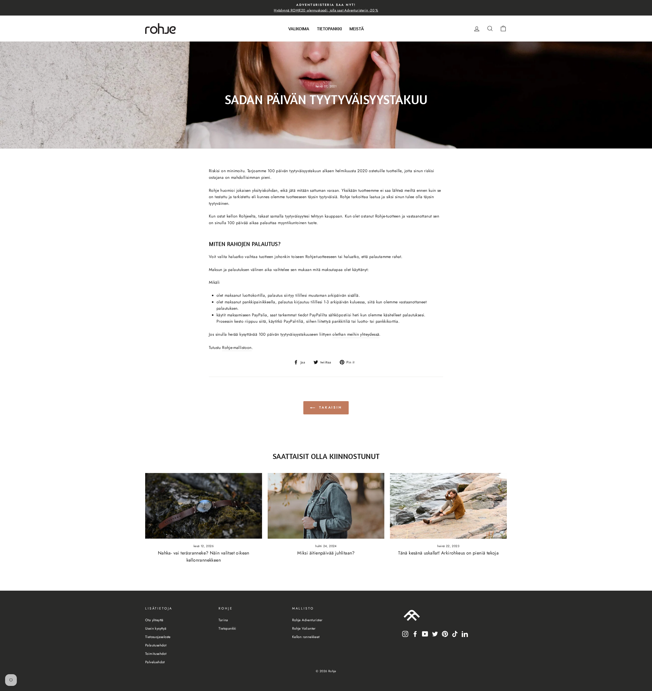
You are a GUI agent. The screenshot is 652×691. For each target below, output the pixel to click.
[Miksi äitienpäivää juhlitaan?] (326, 506)
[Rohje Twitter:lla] (435, 633)
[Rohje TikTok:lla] (455, 633)
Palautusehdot (155, 645)
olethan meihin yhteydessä (355, 334)
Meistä (356, 28)
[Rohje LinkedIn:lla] (465, 633)
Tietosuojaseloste (158, 636)
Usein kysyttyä (156, 628)
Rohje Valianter (304, 628)
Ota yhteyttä (154, 619)
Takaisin (329, 407)
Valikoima (298, 28)
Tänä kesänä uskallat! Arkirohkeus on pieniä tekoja (448, 553)
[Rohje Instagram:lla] (405, 633)
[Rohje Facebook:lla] (415, 633)
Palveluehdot (155, 662)
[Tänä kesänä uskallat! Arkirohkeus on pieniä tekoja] (448, 506)
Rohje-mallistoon (236, 347)
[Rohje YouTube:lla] (425, 633)
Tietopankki (329, 28)
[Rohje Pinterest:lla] (445, 633)
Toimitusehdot (155, 653)
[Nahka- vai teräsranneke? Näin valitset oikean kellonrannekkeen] (203, 506)
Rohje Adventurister (307, 619)
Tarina (223, 619)
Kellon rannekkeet (306, 636)
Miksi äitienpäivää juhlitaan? (326, 553)
